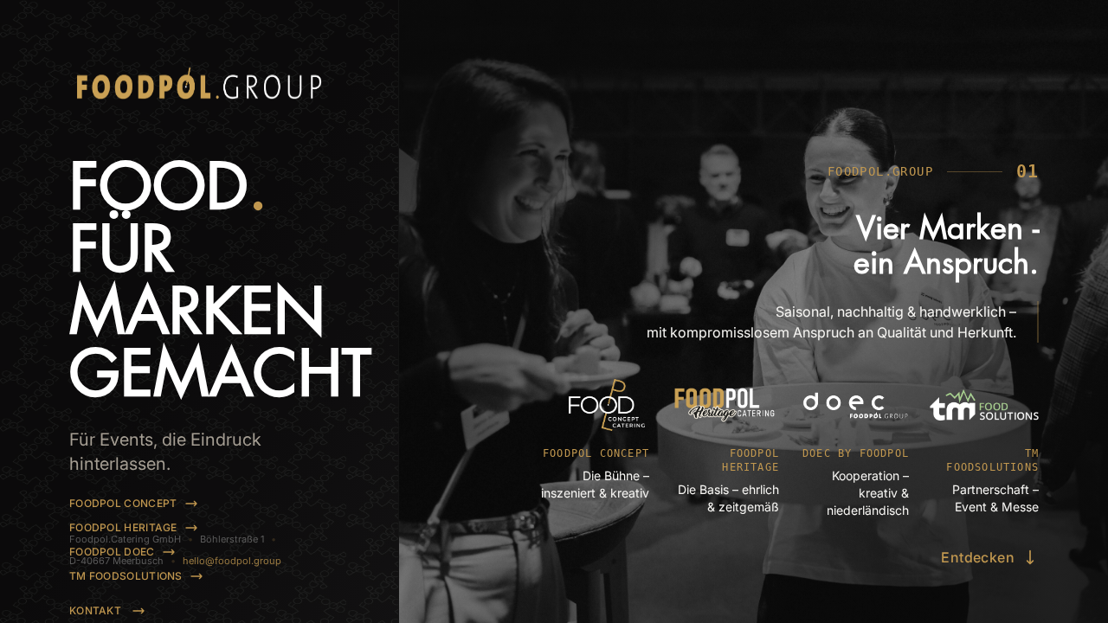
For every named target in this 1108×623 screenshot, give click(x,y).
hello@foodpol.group (232, 561)
